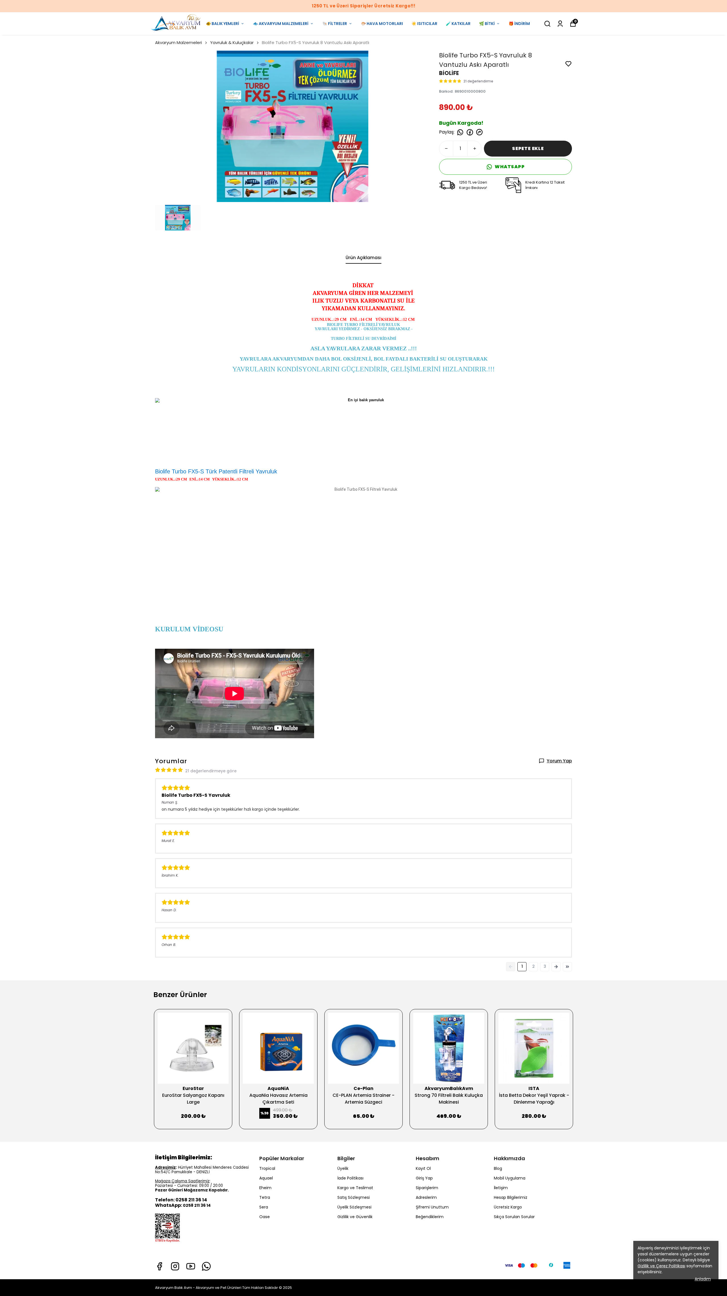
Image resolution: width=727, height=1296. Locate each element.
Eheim (265, 1188)
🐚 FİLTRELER (334, 23)
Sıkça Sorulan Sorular (514, 1217)
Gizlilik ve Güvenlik (355, 1217)
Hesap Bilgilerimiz (510, 1197)
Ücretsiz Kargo (508, 1207)
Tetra (264, 1197)
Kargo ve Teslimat (355, 1188)
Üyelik (342, 1168)
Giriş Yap (424, 1178)
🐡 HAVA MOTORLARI (382, 23)
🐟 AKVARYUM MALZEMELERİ (280, 23)
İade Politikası (350, 1178)
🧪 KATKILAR (458, 23)
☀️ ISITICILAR (424, 23)
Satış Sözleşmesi (353, 1197)
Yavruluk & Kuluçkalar (232, 42)
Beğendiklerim (430, 1217)
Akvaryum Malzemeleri (178, 42)
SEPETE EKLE (528, 148)
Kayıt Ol (423, 1168)
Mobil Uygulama (509, 1178)
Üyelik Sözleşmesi (354, 1207)
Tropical (267, 1168)
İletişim (501, 1188)
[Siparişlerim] (560, 23)
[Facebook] (159, 1266)
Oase (264, 1217)
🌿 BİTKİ (487, 23)
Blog (498, 1168)
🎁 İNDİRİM (519, 23)
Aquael (266, 1178)
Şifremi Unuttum (432, 1207)
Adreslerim (426, 1197)
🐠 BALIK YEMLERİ (222, 23)
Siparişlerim (427, 1188)
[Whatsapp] (206, 1266)
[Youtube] (190, 1266)
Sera (263, 1207)
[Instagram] (175, 1266)
